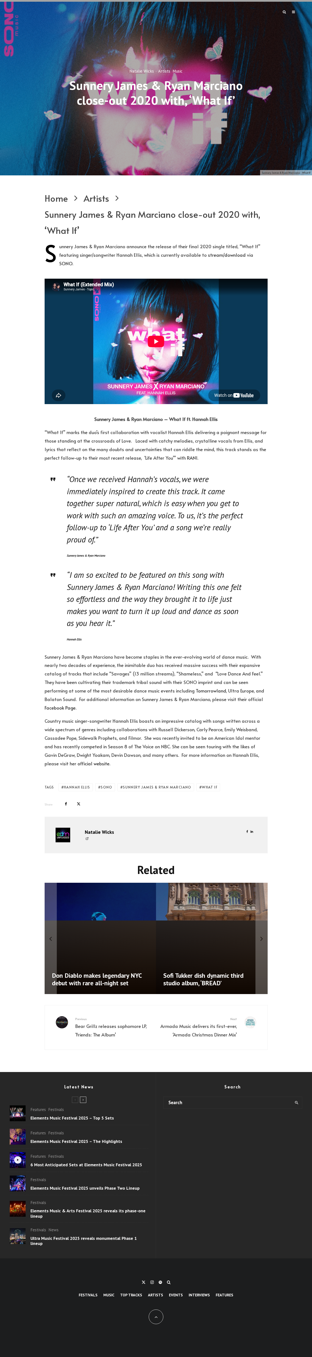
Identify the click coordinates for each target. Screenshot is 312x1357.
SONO (65, 263)
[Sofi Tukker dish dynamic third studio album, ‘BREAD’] (212, 938)
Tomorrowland (211, 690)
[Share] (66, 804)
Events (176, 1294)
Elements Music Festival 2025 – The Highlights (76, 1141)
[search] (296, 1103)
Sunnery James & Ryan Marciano (157, 787)
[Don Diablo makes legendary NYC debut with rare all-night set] (100, 938)
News (53, 1230)
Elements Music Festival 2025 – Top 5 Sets (72, 1118)
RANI (192, 458)
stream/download (227, 255)
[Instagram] (152, 1282)
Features (38, 1109)
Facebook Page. (61, 707)
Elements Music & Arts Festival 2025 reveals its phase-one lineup (88, 1213)
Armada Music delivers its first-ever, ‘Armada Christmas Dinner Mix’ (198, 1027)
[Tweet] (78, 804)
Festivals (56, 1109)
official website (93, 763)
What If (209, 787)
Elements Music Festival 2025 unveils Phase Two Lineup (85, 1188)
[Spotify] (160, 1282)
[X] (143, 1282)
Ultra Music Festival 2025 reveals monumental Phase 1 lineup (83, 1241)
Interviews (199, 1294)
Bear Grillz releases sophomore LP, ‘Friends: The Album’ (111, 1027)
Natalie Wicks (141, 71)
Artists (164, 71)
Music (178, 71)
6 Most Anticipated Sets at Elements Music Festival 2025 (86, 1164)
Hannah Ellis (77, 787)
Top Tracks (131, 1294)
